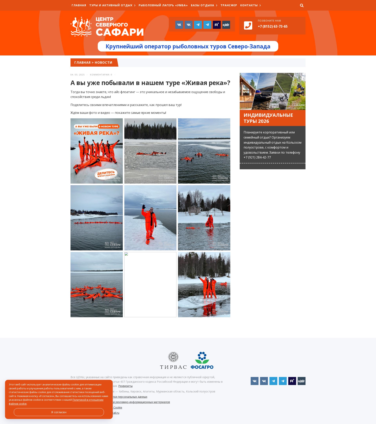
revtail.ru (113, 413)
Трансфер (229, 5)
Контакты (249, 5)
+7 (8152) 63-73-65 (273, 26)
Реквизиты (125, 386)
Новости (103, 62)
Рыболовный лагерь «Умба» (163, 5)
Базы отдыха (202, 5)
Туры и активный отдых (110, 5)
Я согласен (58, 412)
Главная (79, 5)
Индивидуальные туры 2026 (268, 118)
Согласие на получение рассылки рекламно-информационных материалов (120, 402)
